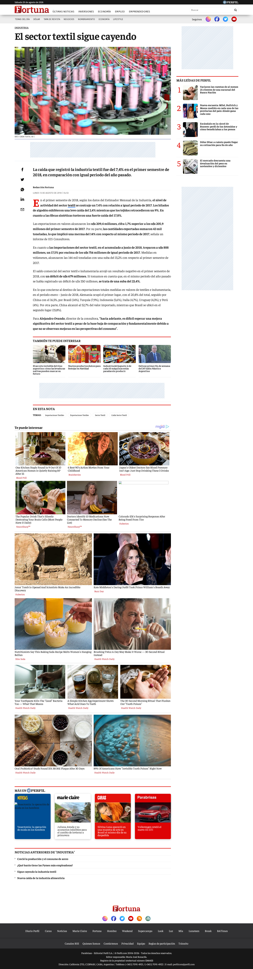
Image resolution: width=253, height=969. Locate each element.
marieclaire (73, 798)
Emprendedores (139, 11)
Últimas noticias (63, 11)
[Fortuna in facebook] (216, 19)
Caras (48, 930)
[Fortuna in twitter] (225, 19)
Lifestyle (118, 19)
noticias (33, 798)
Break (208, 930)
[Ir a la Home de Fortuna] (32, 9)
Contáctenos (111, 943)
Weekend (127, 930)
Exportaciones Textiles (79, 415)
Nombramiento (86, 19)
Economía (104, 11)
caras (113, 798)
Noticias (62, 930)
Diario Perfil (32, 930)
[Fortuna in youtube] (234, 19)
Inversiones (86, 11)
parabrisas (153, 798)
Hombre (112, 930)
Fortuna (97, 930)
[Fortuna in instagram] (208, 19)
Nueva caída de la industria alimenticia (41, 878)
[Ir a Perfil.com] (230, 2)
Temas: (37, 414)
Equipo (141, 943)
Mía (180, 930)
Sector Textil (100, 415)
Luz (171, 930)
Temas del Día (22, 19)
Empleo (120, 11)
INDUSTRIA (22, 27)
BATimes (222, 930)
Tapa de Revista (52, 19)
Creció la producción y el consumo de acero (42, 858)
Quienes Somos (91, 943)
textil (71, 205)
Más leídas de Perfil (193, 80)
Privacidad (127, 943)
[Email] (22, 209)
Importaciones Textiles (54, 415)
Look (160, 930)
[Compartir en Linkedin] (22, 199)
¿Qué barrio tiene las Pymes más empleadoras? (45, 865)
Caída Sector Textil (119, 415)
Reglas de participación (162, 943)
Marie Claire (79, 930)
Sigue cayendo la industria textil (36, 871)
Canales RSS (72, 943)
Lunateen (194, 930)
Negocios (69, 19)
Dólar (36, 19)
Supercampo (145, 930)
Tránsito (183, 943)
